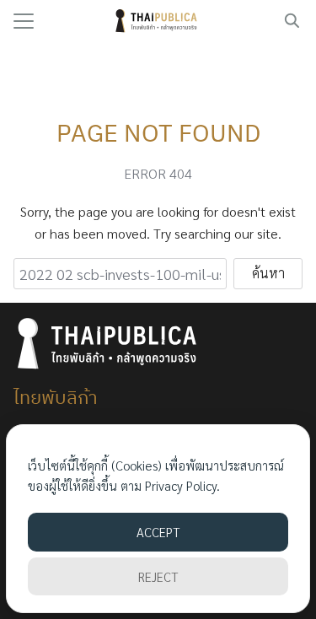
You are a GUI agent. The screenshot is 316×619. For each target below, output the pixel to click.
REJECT (158, 576)
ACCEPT (158, 532)
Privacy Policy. (182, 485)
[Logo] (158, 21)
